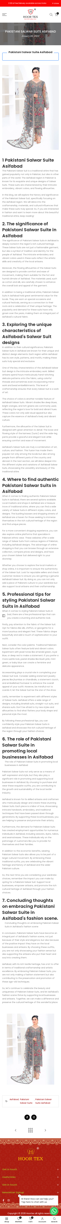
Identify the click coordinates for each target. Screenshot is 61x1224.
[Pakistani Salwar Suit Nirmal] (45, 1130)
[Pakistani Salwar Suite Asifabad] (30, 1048)
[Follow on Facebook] (27, 1117)
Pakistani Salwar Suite (26, 1101)
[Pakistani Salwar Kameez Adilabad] (15, 1130)
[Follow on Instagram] (34, 1117)
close (56, 3)
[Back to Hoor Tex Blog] (30, 1130)
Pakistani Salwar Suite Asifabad (43, 1101)
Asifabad (14, 1099)
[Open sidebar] (3, 615)
